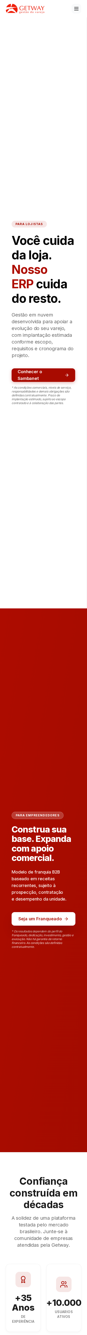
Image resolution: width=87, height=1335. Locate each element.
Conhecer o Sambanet (30, 375)
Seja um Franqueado (40, 918)
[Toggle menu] (76, 9)
